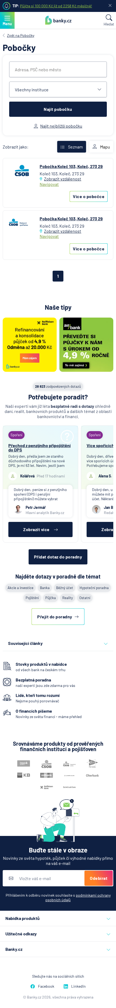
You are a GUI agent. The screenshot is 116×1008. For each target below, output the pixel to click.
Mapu (105, 146)
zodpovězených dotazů (58, 386)
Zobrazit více (36, 529)
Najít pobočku (58, 109)
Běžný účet (64, 588)
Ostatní (84, 598)
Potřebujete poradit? (58, 397)
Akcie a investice (20, 588)
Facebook (46, 986)
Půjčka (50, 598)
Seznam (75, 146)
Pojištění (32, 598)
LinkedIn (78, 986)
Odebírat (98, 878)
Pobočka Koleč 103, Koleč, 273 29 (71, 166)
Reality (67, 598)
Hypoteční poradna (94, 588)
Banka (45, 588)
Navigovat (49, 184)
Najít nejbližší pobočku (61, 125)
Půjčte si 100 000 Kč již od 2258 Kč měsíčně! (56, 6)
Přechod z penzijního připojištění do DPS (39, 447)
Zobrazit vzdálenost (62, 178)
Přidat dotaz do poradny (58, 556)
